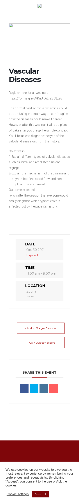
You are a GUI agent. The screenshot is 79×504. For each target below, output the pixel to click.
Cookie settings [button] (18, 494)
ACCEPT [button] (40, 494)
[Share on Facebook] (24, 388)
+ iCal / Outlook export (40, 342)
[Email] (53, 388)
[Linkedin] (44, 388)
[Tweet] (34, 388)
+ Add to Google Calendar (41, 328)
